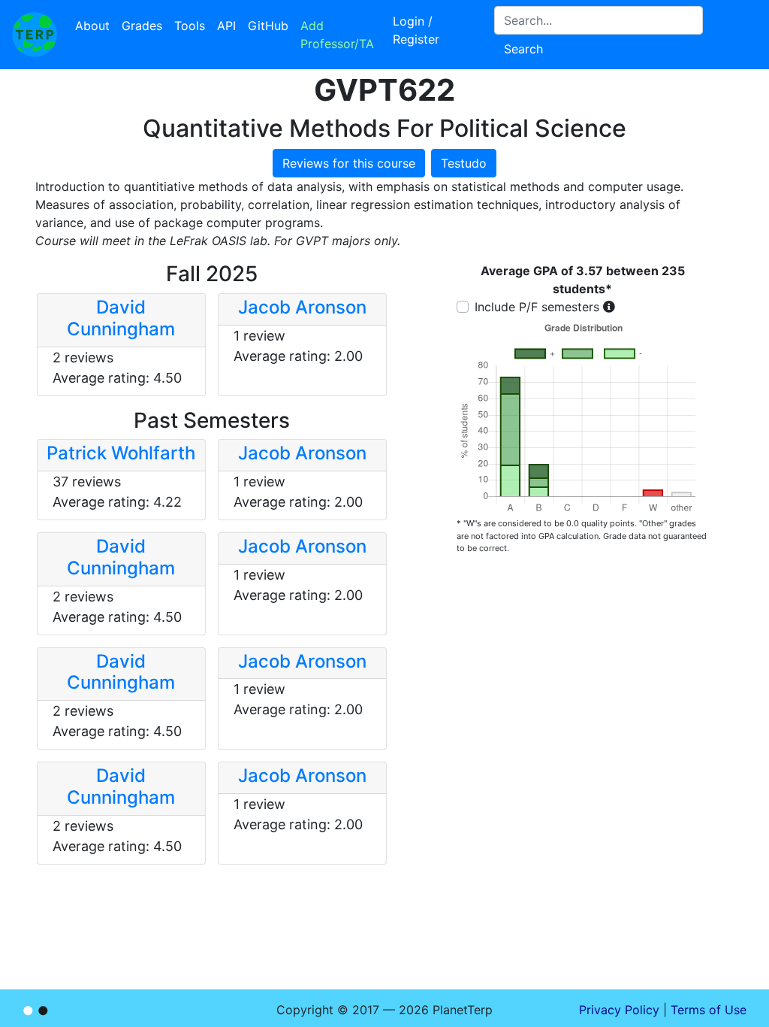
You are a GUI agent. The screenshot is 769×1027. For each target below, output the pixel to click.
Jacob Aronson (302, 307)
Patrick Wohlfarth (121, 453)
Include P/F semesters (537, 306)
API (226, 25)
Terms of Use (708, 1009)
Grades (142, 25)
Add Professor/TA (337, 34)
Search (523, 48)
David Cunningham (121, 318)
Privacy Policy (619, 1009)
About (92, 25)
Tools (189, 25)
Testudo (464, 163)
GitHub (268, 25)
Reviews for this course (348, 163)
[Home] (34, 34)
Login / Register (416, 30)
